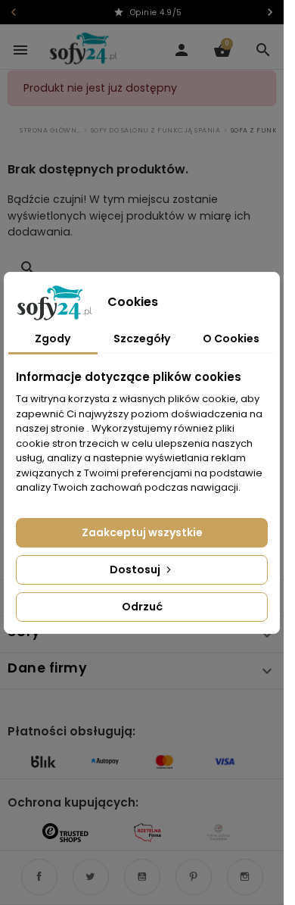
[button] (263, 50)
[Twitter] (91, 877)
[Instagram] (245, 877)
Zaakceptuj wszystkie (142, 532)
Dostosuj (136, 569)
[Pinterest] (193, 877)
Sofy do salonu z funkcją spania (156, 130)
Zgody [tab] (52, 338)
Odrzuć (142, 606)
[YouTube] (142, 877)
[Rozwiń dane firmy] (267, 671)
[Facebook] (39, 877)
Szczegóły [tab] (141, 338)
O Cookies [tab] (231, 338)
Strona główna (50, 130)
